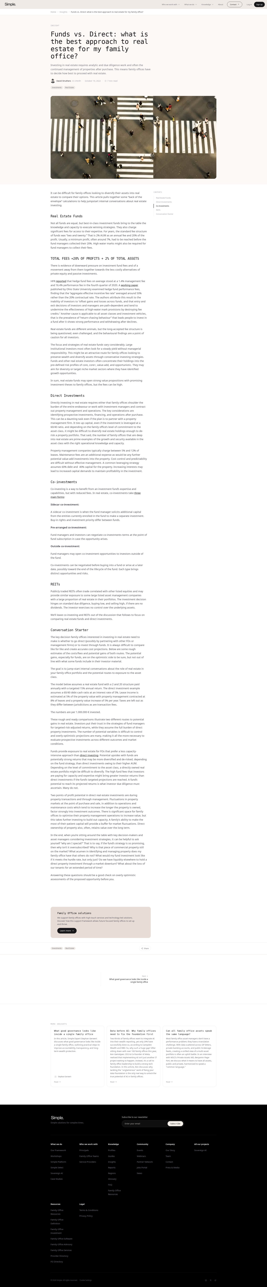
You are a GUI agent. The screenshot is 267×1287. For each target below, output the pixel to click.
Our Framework (58, 1150)
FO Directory (57, 1261)
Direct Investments (164, 202)
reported (61, 281)
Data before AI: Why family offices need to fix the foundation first (133, 1033)
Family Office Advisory (61, 1244)
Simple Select (57, 1167)
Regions (112, 1173)
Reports (111, 1167)
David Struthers (63, 81)
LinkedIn (77, 81)
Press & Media (172, 1167)
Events (140, 1150)
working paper (129, 285)
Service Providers (87, 1161)
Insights (63, 12)
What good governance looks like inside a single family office (75, 1033)
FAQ (110, 1184)
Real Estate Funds (163, 198)
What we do (189, 4)
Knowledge (206, 4)
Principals (84, 1150)
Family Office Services (61, 1250)
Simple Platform (58, 1161)
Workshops (56, 1156)
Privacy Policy (86, 1215)
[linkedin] (206, 1280)
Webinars (141, 1156)
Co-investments (162, 206)
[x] (211, 1280)
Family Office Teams (89, 1156)
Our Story (170, 1150)
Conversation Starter (164, 214)
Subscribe (175, 1124)
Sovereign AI (57, 1173)
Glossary (112, 1178)
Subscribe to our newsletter (135, 1117)
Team (168, 1156)
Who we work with (169, 4)
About (220, 4)
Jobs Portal (142, 1167)
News (139, 1173)
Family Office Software (61, 1238)
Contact (233, 4)
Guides (111, 1156)
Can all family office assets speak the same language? (189, 1033)
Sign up (259, 4)
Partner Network (145, 1161)
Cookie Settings (86, 1280)
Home (53, 12)
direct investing (89, 755)
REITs (158, 210)
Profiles (111, 1150)
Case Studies (57, 1178)
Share (146, 948)
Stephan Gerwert (64, 1077)
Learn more (65, 930)
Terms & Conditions (88, 1210)
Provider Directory (59, 1255)
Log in (249, 4)
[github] (215, 1280)
